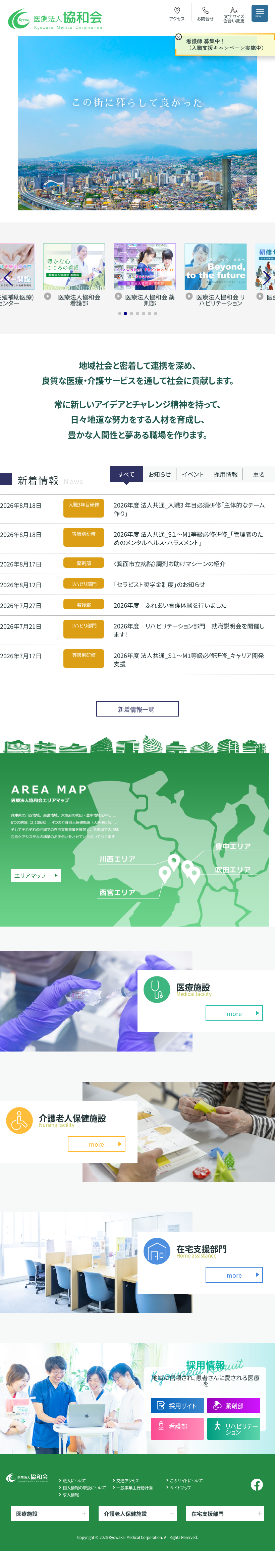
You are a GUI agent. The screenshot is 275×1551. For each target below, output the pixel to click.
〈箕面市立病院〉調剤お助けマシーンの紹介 (170, 563)
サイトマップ (180, 1488)
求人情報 (71, 1495)
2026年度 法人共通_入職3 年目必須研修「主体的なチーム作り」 (189, 509)
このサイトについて (186, 1481)
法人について (74, 1481)
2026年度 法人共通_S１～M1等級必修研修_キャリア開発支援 (189, 659)
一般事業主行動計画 (134, 1488)
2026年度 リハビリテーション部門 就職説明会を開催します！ (189, 629)
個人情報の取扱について (84, 1488)
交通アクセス (127, 1481)
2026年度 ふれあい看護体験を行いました (170, 605)
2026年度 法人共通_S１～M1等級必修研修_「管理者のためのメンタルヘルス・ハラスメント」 (188, 538)
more (234, 1013)
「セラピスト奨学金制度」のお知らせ (159, 584)
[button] (119, 313)
